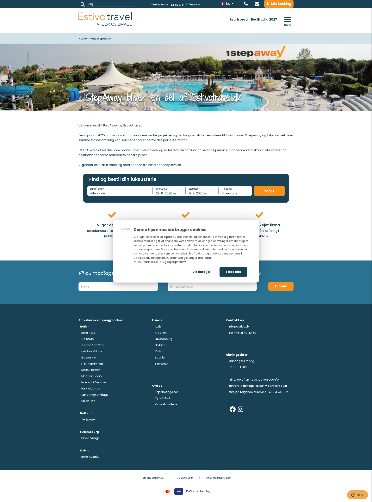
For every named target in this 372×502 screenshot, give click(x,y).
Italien (159, 326)
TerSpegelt (88, 419)
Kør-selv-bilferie (166, 404)
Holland (160, 345)
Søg (267, 191)
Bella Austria (90, 457)
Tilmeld (281, 286)
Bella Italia (88, 333)
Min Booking (281, 3)
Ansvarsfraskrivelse (218, 477)
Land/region (97, 188)
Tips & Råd (162, 398)
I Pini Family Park (92, 364)
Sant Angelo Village (94, 395)
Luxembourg (163, 339)
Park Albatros (90, 388)
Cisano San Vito (92, 345)
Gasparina (88, 357)
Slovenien (161, 364)
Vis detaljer (202, 272)
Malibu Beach (90, 370)
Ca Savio (87, 339)
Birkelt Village (90, 438)
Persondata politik (152, 477)
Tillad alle (233, 272)
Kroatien (161, 333)
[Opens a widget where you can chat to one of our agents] (357, 495)
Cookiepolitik (185, 477)
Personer (227, 188)
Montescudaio (91, 376)
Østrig (159, 351)
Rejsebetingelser (166, 392)
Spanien (160, 357)
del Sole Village (91, 351)
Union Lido (88, 401)
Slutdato (194, 188)
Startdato (161, 188)
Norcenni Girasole (93, 382)
